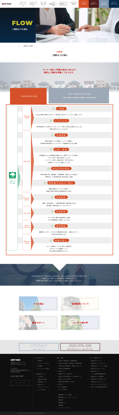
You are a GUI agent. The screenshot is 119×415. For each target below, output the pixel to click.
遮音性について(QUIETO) (65, 373)
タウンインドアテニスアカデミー (99, 384)
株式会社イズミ (95, 371)
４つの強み (40, 376)
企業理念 (40, 360)
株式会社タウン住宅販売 (97, 376)
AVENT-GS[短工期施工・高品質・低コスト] (70, 366)
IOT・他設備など (63, 387)
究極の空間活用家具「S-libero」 (67, 381)
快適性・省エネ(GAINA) (65, 379)
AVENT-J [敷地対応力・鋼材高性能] (68, 360)
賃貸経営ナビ (94, 3)
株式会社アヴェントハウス (98, 368)
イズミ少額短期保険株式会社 (98, 373)
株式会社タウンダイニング (98, 381)
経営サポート (41, 384)
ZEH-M (60, 384)
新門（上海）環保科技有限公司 (99, 387)
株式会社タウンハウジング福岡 (99, 366)
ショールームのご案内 (43, 368)
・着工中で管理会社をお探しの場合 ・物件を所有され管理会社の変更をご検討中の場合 (79, 96)
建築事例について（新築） (53, 4)
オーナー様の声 (42, 389)
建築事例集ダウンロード (104, 4)
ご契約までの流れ (42, 379)
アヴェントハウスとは (43, 363)
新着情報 (74, 3)
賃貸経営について (42, 381)
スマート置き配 (63, 389)
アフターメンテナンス (43, 387)
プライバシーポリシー (64, 407)
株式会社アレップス (96, 360)
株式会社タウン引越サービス (98, 379)
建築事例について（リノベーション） (63, 4)
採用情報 (83, 3)
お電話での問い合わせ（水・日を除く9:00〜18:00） (80, 347)
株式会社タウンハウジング (98, 363)
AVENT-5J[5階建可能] (64, 368)
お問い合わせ (114, 3)
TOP (19, 46)
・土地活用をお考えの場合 (28, 96)
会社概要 (40, 366)
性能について (62, 371)
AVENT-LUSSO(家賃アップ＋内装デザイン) (70, 376)
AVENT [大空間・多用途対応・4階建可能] (70, 363)
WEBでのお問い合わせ (38, 347)
